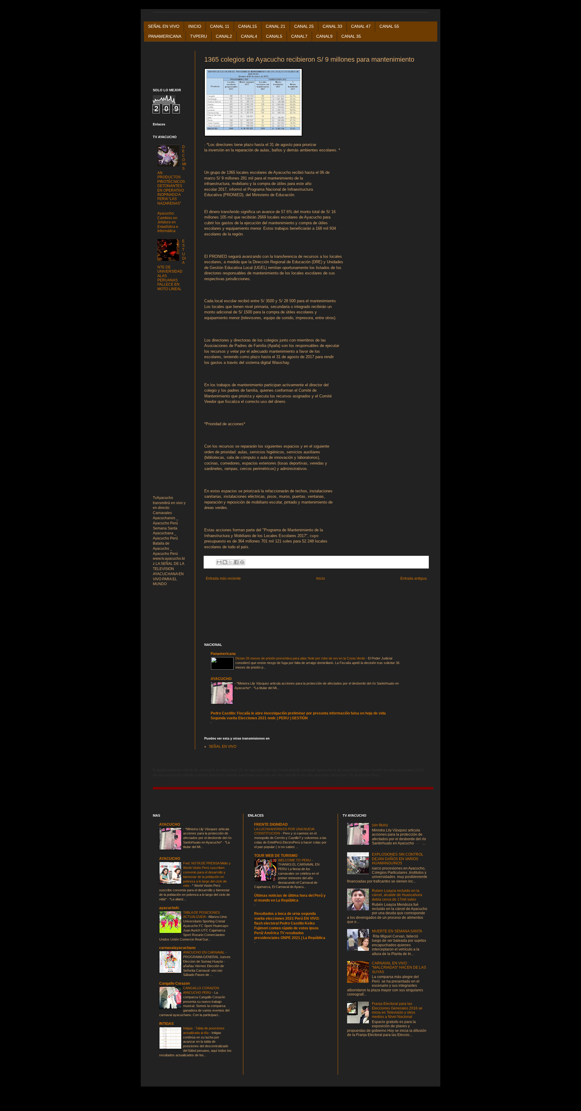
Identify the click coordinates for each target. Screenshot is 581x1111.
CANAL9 (324, 36)
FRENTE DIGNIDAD (271, 824)
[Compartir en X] (231, 562)
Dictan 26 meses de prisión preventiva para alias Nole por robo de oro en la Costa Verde (300, 658)
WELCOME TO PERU (295, 860)
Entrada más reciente (223, 578)
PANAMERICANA (164, 36)
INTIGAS (166, 1024)
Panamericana (223, 654)
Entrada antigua (413, 578)
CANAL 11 (219, 26)
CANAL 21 (275, 26)
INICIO (194, 26)
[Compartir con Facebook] (236, 562)
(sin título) (380, 825)
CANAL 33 (332, 26)
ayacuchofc (169, 908)
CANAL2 (224, 36)
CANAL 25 (304, 26)
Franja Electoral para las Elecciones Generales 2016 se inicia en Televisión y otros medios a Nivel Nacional (397, 1010)
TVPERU (198, 36)
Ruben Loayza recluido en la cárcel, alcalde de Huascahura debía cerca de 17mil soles (397, 895)
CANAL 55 (389, 26)
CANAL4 (249, 36)
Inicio (320, 578)
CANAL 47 (361, 26)
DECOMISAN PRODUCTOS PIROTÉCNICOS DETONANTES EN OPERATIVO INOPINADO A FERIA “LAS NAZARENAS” (171, 175)
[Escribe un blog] (225, 562)
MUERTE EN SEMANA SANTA (397, 931)
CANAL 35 (351, 36)
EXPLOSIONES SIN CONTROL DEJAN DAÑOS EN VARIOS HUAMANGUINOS (397, 858)
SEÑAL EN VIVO (163, 26)
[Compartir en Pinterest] (242, 562)
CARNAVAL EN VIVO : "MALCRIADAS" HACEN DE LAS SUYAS (399, 967)
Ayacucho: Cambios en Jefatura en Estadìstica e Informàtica (167, 222)
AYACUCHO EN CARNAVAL (204, 952)
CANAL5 (274, 36)
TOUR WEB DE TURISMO (275, 855)
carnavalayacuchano (177, 948)
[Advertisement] (275, 592)
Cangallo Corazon (174, 983)
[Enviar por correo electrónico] (219, 562)
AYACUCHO (221, 679)
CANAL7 (299, 36)
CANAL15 (247, 26)
